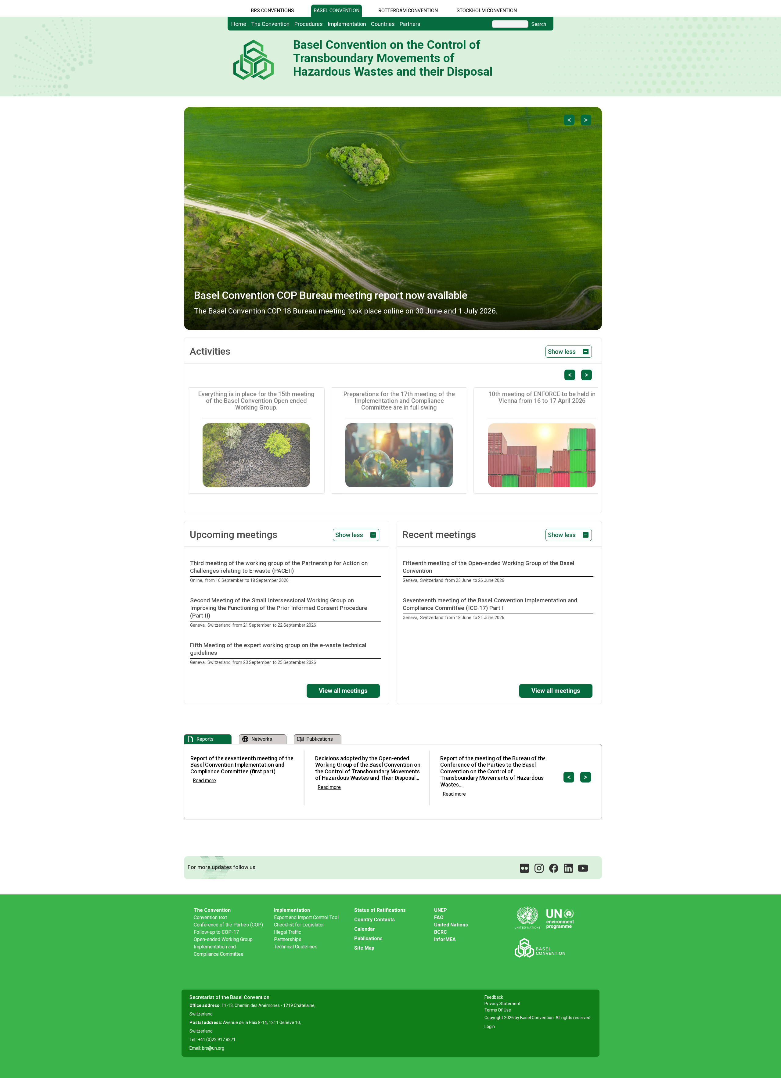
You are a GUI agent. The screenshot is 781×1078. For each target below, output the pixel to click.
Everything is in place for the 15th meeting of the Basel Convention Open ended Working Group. (256, 401)
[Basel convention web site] (549, 948)
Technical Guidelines (296, 947)
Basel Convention (336, 10)
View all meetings (343, 690)
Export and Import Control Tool (306, 917)
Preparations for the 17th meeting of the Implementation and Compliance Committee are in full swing (399, 401)
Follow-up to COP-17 (216, 932)
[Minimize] (568, 351)
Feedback (493, 997)
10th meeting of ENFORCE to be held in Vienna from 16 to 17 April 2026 (542, 397)
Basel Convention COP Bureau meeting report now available (330, 295)
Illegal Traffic (287, 932)
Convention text (210, 917)
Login (489, 1026)
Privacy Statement (502, 1003)
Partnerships (287, 939)
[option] (287, 571)
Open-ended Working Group (223, 939)
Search (538, 24)
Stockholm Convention (487, 10)
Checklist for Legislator (299, 925)
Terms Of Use (497, 1010)
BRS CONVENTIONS (272, 10)
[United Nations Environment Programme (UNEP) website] (549, 918)
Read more (204, 780)
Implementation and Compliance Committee (218, 950)
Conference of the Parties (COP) (228, 925)
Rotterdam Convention (408, 10)
